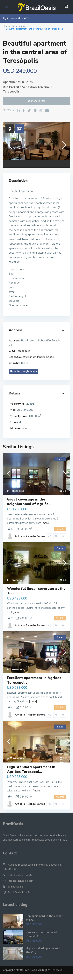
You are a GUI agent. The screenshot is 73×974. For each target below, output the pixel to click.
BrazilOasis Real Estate (22, 892)
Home (6, 26)
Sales (29, 82)
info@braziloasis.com (20, 881)
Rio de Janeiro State (41, 357)
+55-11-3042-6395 (20, 875)
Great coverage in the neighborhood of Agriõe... (29, 501)
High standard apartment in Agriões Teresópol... (31, 769)
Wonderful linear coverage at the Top (36, 590)
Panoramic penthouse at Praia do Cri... (41, 934)
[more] (45, 523)
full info (60, 529)
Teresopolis (11, 92)
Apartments (18, 26)
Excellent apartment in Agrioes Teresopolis (34, 680)
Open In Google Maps (23, 371)
